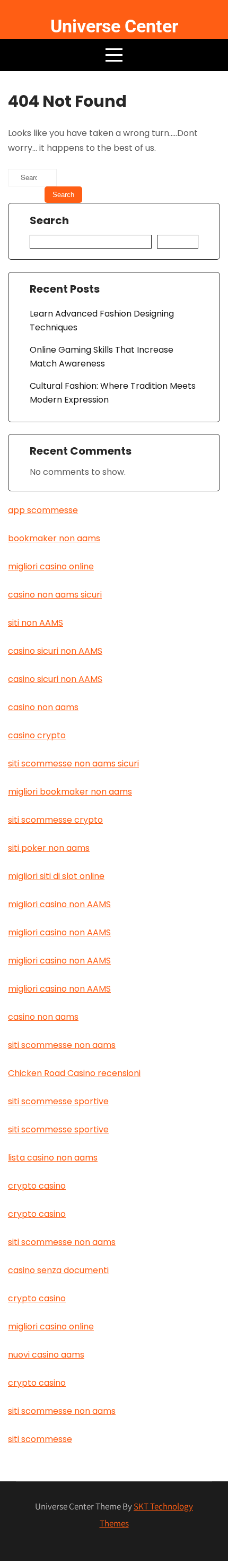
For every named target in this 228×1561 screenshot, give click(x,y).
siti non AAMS (35, 623)
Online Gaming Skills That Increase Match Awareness (101, 357)
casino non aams (43, 707)
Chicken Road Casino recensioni (74, 1073)
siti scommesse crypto (55, 820)
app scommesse (43, 510)
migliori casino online (51, 566)
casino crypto (37, 735)
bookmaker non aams (54, 538)
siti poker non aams (49, 848)
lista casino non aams (53, 1157)
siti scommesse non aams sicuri (73, 763)
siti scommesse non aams (62, 1045)
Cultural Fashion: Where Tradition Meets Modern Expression (113, 393)
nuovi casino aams (46, 1355)
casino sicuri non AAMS (55, 651)
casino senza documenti (58, 1270)
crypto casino (37, 1186)
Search (49, 221)
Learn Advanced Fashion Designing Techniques (102, 321)
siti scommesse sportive (58, 1101)
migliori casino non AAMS (59, 904)
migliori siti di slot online (56, 876)
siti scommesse (40, 1439)
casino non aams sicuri (55, 594)
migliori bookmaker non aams (70, 792)
